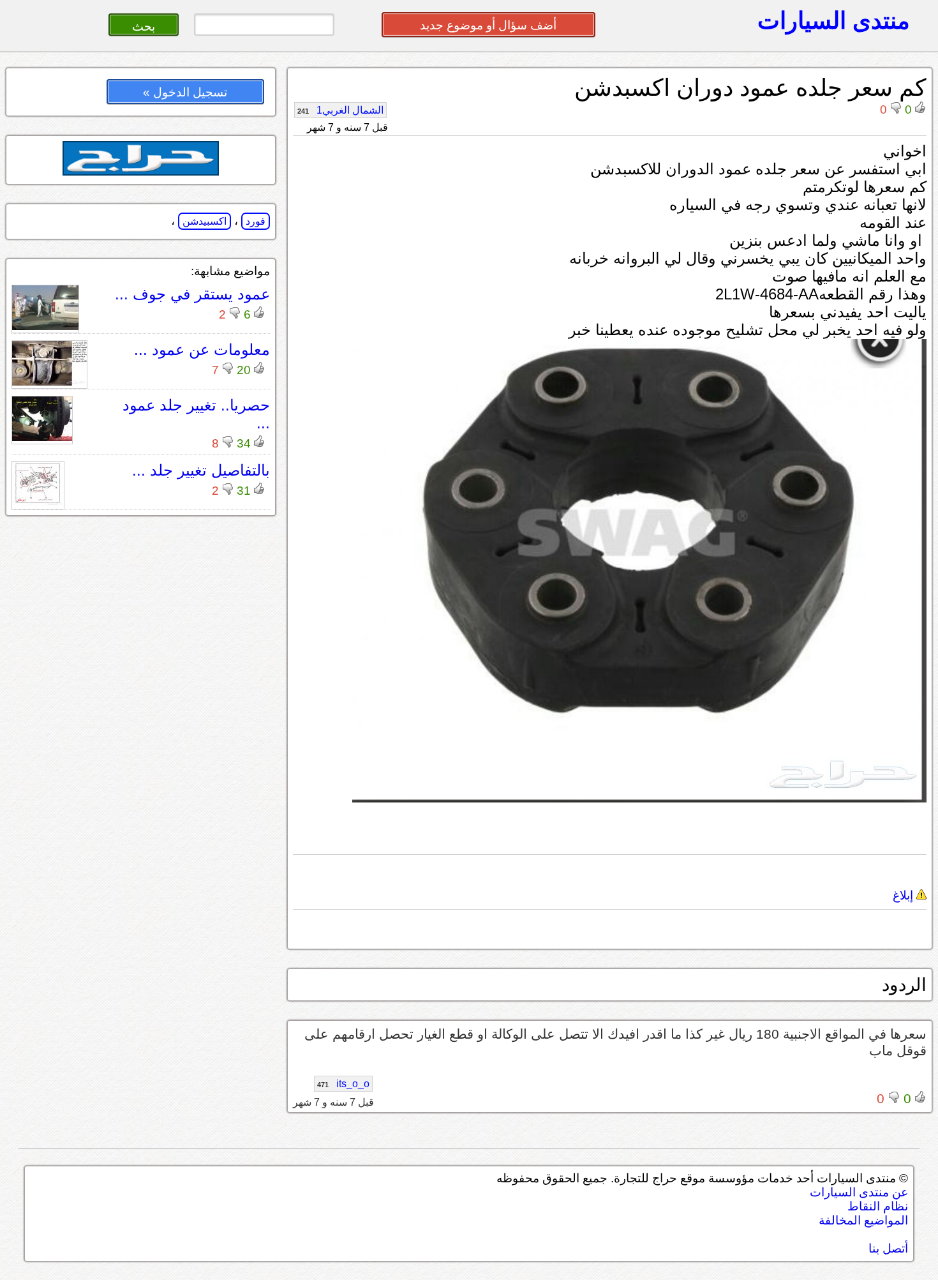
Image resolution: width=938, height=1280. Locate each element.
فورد (255, 221)
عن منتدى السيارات (859, 1192)
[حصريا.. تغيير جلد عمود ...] (42, 437)
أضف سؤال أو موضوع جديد (488, 25)
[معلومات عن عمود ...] (49, 382)
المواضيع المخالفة (863, 1220)
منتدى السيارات (833, 20)
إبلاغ (904, 895)
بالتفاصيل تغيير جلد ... (201, 470)
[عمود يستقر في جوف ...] (45, 326)
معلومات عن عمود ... (202, 349)
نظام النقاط (877, 1206)
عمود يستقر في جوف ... (192, 294)
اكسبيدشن (204, 221)
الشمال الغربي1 (340, 110)
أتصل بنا (888, 1248)
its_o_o (343, 1083)
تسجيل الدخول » (185, 92)
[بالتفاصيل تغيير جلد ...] (38, 502)
